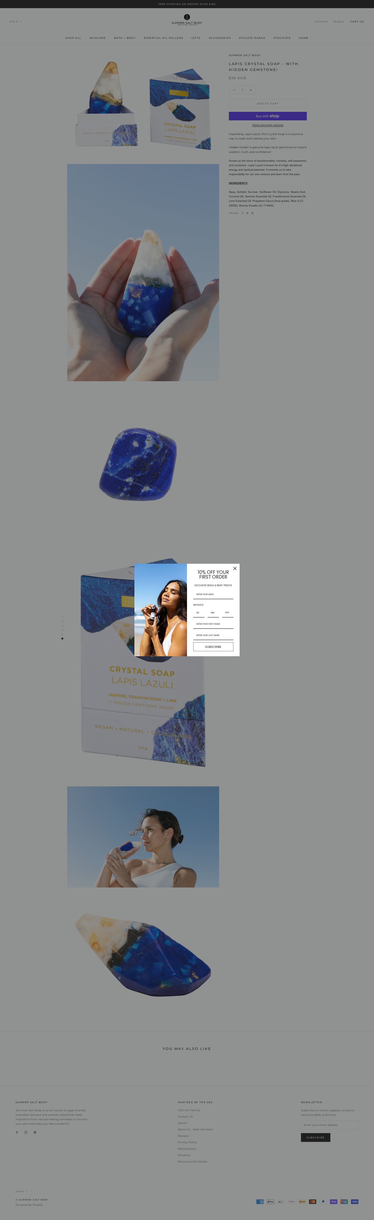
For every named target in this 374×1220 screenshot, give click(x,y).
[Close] (235, 568)
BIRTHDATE (198, 604)
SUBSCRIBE (213, 647)
